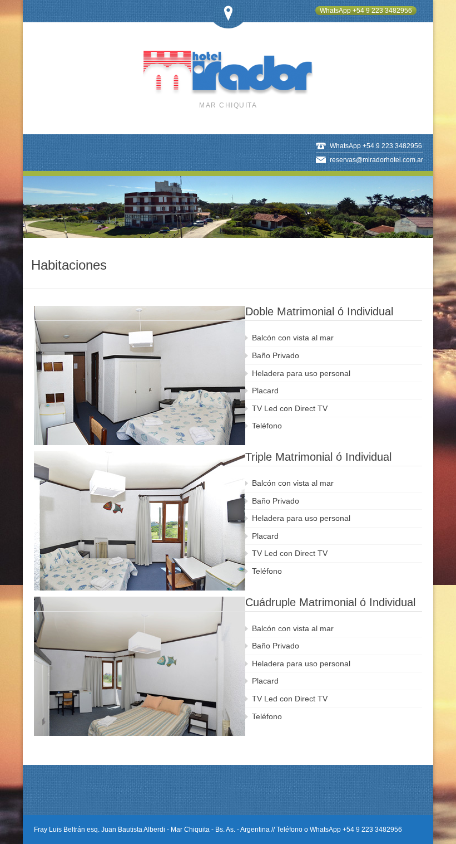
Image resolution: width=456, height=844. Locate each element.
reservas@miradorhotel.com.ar (376, 160)
